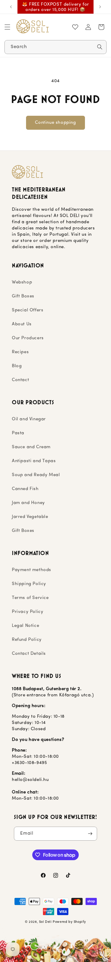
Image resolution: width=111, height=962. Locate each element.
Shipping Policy (29, 584)
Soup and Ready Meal (36, 475)
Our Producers (28, 338)
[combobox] (55, 47)
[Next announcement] (100, 6)
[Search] (99, 46)
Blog (17, 366)
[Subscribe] (90, 834)
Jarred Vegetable (30, 517)
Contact (20, 380)
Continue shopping (55, 123)
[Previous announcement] (10, 6)
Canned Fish (25, 489)
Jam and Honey (28, 503)
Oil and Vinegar (29, 419)
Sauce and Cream (31, 447)
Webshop (22, 282)
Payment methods (31, 570)
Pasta (18, 433)
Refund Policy (27, 640)
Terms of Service (30, 598)
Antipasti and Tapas (34, 461)
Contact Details (29, 654)
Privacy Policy (27, 612)
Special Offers (27, 310)
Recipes (20, 352)
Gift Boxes (23, 296)
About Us (22, 324)
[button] (7, 27)
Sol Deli (45, 922)
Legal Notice (25, 626)
